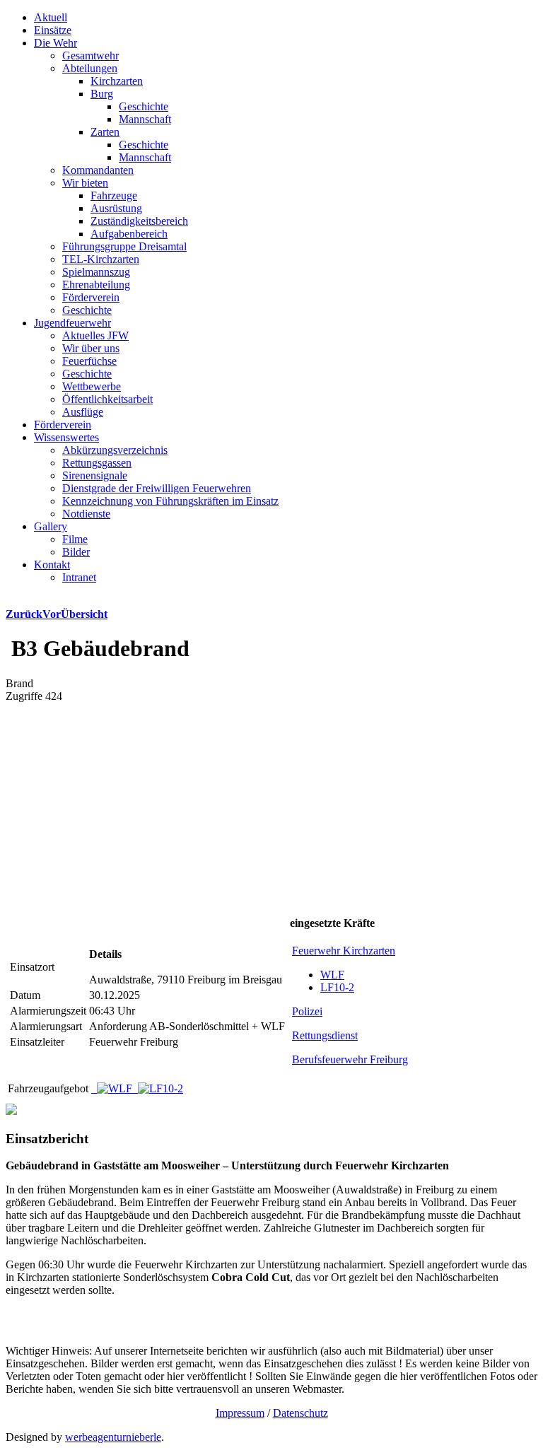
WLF (332, 975)
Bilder (76, 552)
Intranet (79, 577)
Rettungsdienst (325, 1035)
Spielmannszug (96, 272)
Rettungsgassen (97, 463)
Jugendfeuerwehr (72, 323)
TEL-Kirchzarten (100, 259)
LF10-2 (337, 987)
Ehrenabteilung (96, 285)
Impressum (240, 1413)
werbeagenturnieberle (113, 1437)
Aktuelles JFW (95, 335)
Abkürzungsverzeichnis (115, 450)
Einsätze (52, 30)
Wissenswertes (66, 437)
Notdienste (86, 514)
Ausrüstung (116, 208)
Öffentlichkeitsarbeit (107, 399)
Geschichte (143, 106)
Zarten (104, 132)
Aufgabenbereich (129, 234)
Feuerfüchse (89, 361)
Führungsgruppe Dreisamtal (124, 246)
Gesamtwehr (90, 55)
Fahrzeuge (113, 195)
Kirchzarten (116, 81)
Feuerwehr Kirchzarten (343, 951)
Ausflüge (82, 412)
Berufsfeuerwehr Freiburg (350, 1059)
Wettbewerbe (91, 386)
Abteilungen (89, 68)
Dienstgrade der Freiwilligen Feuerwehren (156, 488)
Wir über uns (90, 348)
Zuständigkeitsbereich (139, 221)
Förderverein (90, 297)
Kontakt (52, 565)
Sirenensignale (94, 475)
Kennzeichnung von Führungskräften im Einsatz (170, 501)
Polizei (307, 1011)
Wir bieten (85, 183)
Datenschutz (300, 1413)
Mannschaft (145, 119)
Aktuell (50, 17)
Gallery (50, 526)
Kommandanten (98, 170)
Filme (75, 539)
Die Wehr (55, 43)
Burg (101, 94)
